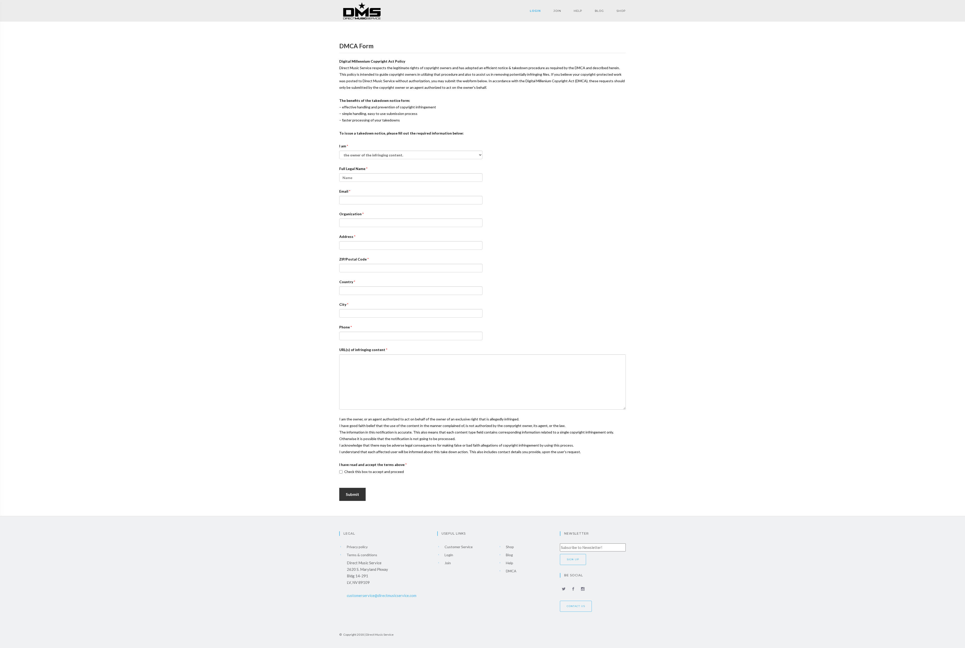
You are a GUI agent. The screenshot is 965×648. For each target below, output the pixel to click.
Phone (345, 327)
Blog (599, 11)
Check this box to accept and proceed (374, 471)
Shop (621, 11)
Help (578, 11)
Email (344, 191)
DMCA (510, 571)
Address (346, 236)
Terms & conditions (361, 555)
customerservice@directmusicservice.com (381, 595)
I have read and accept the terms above (372, 464)
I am (343, 146)
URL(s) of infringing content (362, 350)
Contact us (576, 606)
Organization (350, 214)
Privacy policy (357, 547)
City (343, 304)
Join (557, 11)
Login (535, 11)
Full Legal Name (352, 168)
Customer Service (458, 547)
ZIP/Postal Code (353, 259)
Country (346, 282)
